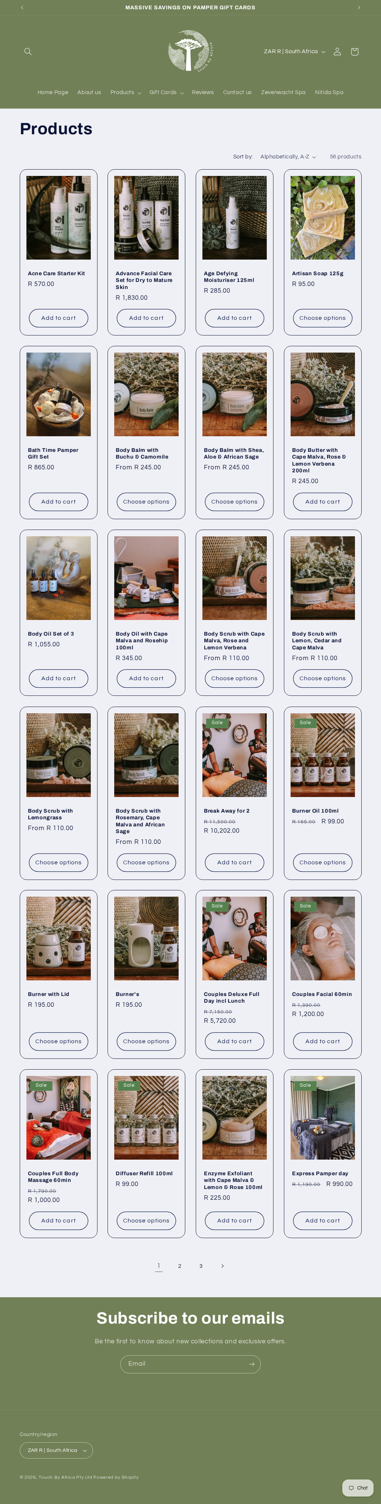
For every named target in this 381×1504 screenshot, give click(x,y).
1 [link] (159, 1266)
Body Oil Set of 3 (51, 634)
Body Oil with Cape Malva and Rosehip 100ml (142, 640)
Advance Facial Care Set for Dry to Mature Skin (144, 280)
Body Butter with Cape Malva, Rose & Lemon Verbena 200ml (319, 460)
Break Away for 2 (227, 811)
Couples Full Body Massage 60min (53, 1176)
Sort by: (243, 157)
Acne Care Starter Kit (56, 273)
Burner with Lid (49, 994)
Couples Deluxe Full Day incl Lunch (232, 997)
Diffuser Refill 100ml (144, 1173)
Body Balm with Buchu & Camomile (142, 453)
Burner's (127, 994)
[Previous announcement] (22, 7)
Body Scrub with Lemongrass (50, 814)
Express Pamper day (320, 1173)
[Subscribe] (251, 1364)
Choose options (322, 318)
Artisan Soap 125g (317, 273)
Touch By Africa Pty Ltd (65, 1477)
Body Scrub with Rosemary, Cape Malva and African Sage (140, 821)
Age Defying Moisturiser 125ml (229, 276)
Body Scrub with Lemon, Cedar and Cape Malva (317, 640)
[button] (28, 51)
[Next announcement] (359, 7)
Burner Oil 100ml (315, 811)
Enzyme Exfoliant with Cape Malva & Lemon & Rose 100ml (233, 1180)
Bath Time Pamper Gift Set (53, 453)
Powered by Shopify (115, 1477)
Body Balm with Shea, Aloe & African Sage (234, 453)
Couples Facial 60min (322, 994)
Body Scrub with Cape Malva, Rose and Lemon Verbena (234, 640)
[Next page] (222, 1266)
